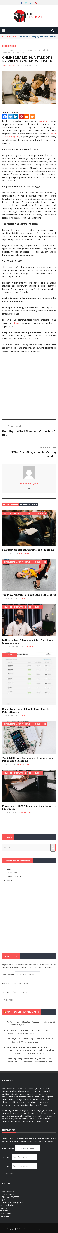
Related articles (10, 504)
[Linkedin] (15, 116)
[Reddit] (26, 116)
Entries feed (12, 872)
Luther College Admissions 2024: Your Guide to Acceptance (27, 641)
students (17, 323)
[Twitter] (10, 116)
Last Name (6, 992)
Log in (9, 869)
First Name (6, 983)
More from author (28, 504)
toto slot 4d (4, 1216)
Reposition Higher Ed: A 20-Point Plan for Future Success (26, 710)
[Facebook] (4, 116)
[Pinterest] (21, 116)
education (43, 121)
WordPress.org (13, 880)
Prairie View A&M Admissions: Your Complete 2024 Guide (29, 807)
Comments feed (14, 876)
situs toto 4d (5, 1210)
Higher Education (9, 46)
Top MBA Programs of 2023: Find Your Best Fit (29, 594)
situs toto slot (5, 1213)
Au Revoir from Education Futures (23, 1022)
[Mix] (32, 116)
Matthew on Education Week (23, 1011)
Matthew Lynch (9, 66)
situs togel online (7, 1205)
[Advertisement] (29, 385)
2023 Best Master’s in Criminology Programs (28, 549)
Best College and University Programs (17, 514)
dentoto (3, 1208)
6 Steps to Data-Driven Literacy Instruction (27, 1030)
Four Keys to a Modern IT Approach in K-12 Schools (30, 1038)
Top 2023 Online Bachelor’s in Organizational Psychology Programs (28, 759)
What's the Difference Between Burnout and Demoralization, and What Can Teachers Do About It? (31, 1050)
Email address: (8, 974)
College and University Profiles (15, 607)
